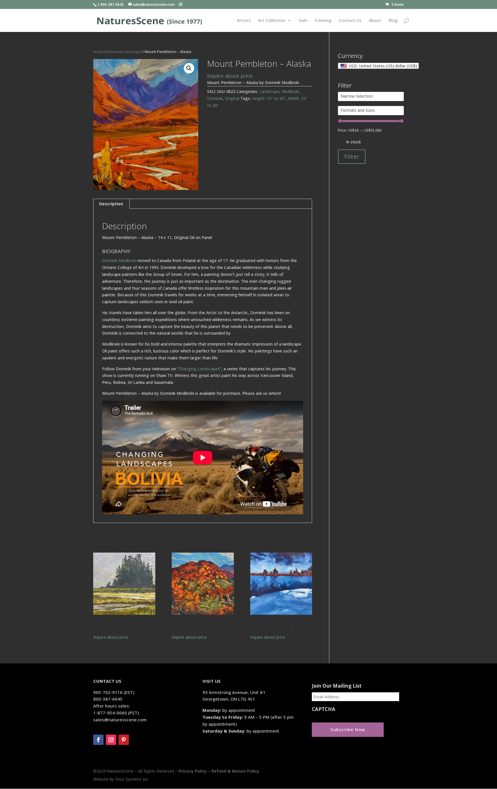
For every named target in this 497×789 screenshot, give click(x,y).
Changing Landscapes (199, 368)
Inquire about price (230, 75)
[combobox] (378, 66)
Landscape (132, 51)
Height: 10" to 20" (269, 98)
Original (232, 98)
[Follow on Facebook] (98, 740)
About (375, 20)
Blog (393, 20)
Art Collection (272, 20)
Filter (351, 156)
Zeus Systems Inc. (132, 779)
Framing (323, 20)
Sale (303, 20)
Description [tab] (111, 203)
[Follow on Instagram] (111, 740)
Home (98, 51)
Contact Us (350, 20)
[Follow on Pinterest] (123, 740)
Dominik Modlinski (119, 260)
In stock (353, 142)
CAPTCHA (323, 709)
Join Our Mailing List (337, 686)
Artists (244, 20)
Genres (113, 51)
